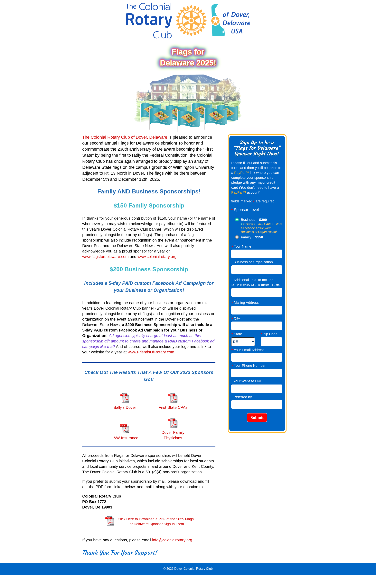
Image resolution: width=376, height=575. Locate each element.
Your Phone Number (248, 366)
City (235, 318)
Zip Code (269, 334)
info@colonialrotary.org (172, 540)
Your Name (241, 246)
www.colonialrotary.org (156, 256)
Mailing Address (245, 303)
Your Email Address (247, 350)
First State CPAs (173, 407)
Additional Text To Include (252, 280)
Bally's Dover (125, 407)
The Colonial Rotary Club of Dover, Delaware (124, 137)
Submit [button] (257, 417)
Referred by (241, 397)
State (236, 334)
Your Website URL (246, 381)
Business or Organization (252, 262)
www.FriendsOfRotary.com (151, 352)
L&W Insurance (124, 438)
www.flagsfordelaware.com (105, 256)
